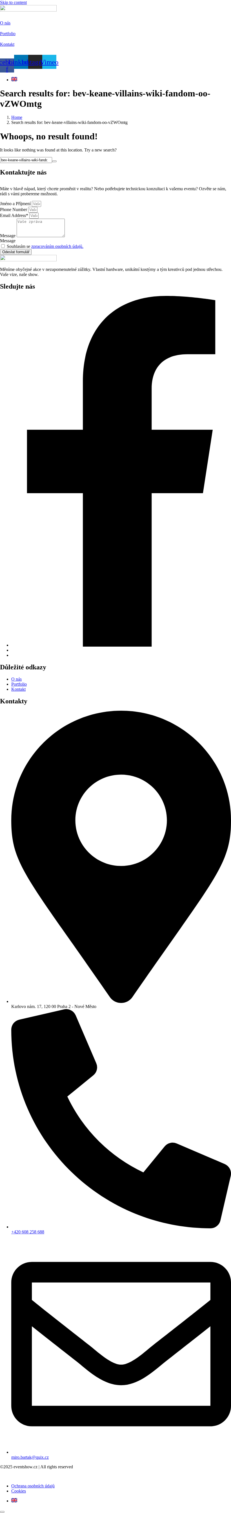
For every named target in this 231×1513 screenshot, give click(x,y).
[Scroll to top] (2, 1512)
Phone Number (14, 209)
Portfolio (7, 33)
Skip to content (13, 2)
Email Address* (14, 215)
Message (8, 235)
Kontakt (7, 44)
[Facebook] (121, 645)
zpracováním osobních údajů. (57, 246)
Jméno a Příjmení (16, 203)
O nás (5, 23)
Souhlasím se (45, 246)
